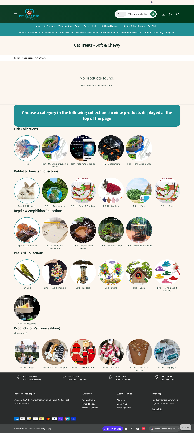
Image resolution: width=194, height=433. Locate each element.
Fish (94, 26)
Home (19, 58)
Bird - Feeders (83, 288)
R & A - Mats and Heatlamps (54, 247)
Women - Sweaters (111, 367)
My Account (141, 2)
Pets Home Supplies (27, 429)
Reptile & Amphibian (133, 26)
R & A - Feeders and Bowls (83, 247)
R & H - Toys (167, 206)
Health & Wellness (130, 32)
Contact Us (122, 404)
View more (19, 333)
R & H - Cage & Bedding (83, 206)
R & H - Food (139, 206)
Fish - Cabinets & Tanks (83, 164)
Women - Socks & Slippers (54, 367)
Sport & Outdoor (108, 32)
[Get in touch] (170, 14)
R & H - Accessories (55, 206)
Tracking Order (124, 407)
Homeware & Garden (85, 32)
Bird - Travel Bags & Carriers (167, 289)
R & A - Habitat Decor (111, 245)
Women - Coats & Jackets (83, 367)
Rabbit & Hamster (109, 26)
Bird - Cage (139, 288)
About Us (121, 400)
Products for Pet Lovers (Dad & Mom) (37, 32)
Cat (85, 26)
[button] (15, 14)
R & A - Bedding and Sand (139, 245)
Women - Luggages (167, 367)
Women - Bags (27, 367)
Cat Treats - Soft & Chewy (35, 58)
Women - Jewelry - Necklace (139, 368)
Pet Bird (152, 26)
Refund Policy (88, 404)
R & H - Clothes (111, 206)
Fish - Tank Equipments (139, 164)
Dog (77, 26)
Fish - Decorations (111, 164)
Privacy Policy (88, 400)
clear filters (106, 85)
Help (128, 2)
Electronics (65, 32)
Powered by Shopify (43, 429)
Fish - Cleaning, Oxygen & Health (55, 165)
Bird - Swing (111, 288)
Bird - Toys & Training (55, 288)
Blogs (169, 32)
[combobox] (142, 14)
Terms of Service (90, 407)
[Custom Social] (143, 429)
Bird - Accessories (27, 323)
